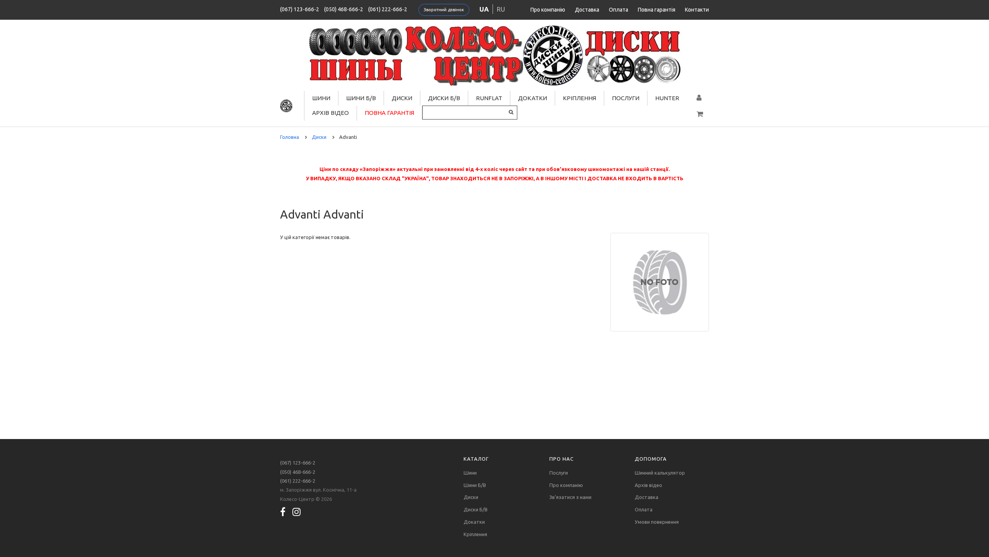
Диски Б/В (444, 98)
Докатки (532, 98)
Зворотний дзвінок (444, 9)
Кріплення (579, 98)
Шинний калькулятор (660, 472)
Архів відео (330, 112)
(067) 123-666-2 (299, 9)
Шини (321, 98)
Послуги (625, 98)
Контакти (697, 10)
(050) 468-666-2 (343, 9)
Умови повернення (657, 522)
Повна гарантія (656, 10)
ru (501, 9)
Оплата (618, 10)
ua (484, 9)
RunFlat (489, 98)
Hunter (667, 98)
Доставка (587, 10)
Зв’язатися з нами (570, 497)
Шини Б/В (361, 98)
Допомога (651, 458)
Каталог (476, 458)
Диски (402, 98)
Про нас (561, 458)
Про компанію (547, 10)
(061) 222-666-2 (387, 9)
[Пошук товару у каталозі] (511, 112)
